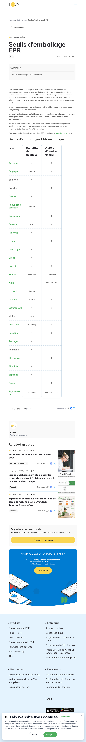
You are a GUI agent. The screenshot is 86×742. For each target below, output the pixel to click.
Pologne (13, 333)
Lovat (16, 37)
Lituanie (13, 299)
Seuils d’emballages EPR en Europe (27, 74)
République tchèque (15, 206)
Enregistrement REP (19, 628)
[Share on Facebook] (71, 408)
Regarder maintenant (44, 540)
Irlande (12, 274)
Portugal (13, 341)
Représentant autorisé (20, 646)
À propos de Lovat (55, 628)
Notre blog (21, 20)
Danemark (14, 216)
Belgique (13, 171)
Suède (12, 383)
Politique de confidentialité (60, 674)
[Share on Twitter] (55, 463)
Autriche (13, 163)
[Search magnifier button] (11, 27)
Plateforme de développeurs (61, 657)
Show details (65, 717)
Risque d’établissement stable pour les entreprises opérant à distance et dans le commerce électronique (32, 478)
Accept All (50, 735)
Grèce (12, 257)
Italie (11, 282)
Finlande (13, 232)
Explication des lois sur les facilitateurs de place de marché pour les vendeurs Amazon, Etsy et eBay (32, 501)
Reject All (36, 735)
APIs (11, 656)
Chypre (12, 196)
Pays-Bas (14, 324)
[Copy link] (68, 408)
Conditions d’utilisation (58, 687)
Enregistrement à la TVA (21, 642)
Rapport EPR (15, 632)
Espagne (13, 374)
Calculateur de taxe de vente (24, 674)
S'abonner (43, 570)
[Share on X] (74, 408)
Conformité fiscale (18, 637)
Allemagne (14, 249)
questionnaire (61, 133)
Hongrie (13, 266)
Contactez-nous (54, 632)
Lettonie (13, 291)
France (12, 241)
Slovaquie (14, 358)
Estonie (13, 224)
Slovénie (13, 366)
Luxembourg (15, 307)
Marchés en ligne (17, 651)
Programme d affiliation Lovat (61, 645)
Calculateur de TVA (19, 687)
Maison (12, 20)
